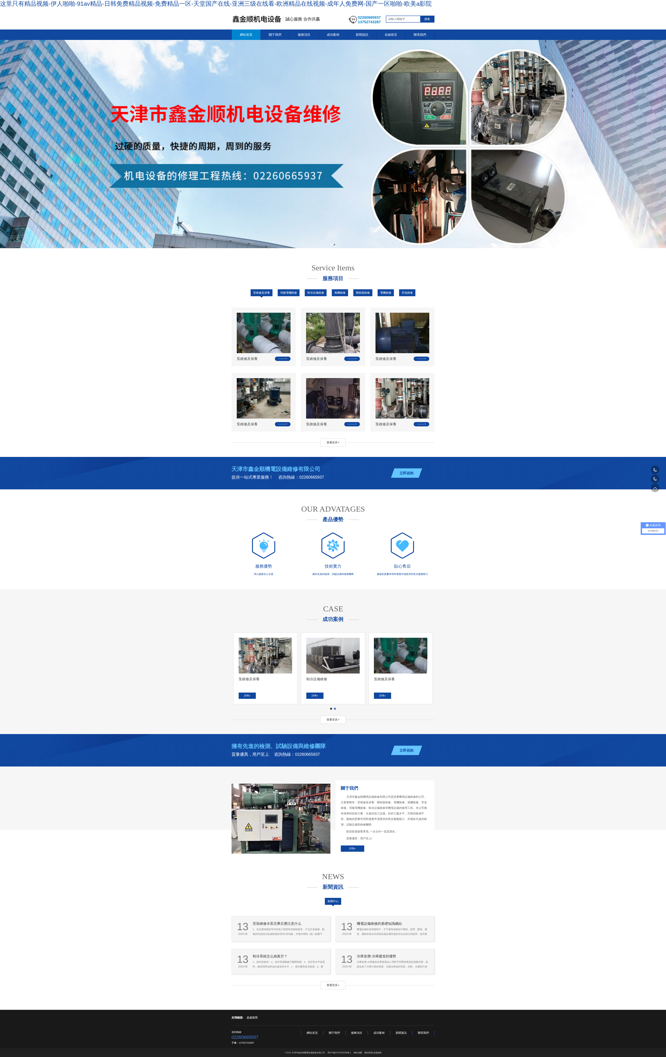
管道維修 (407, 292)
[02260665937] (655, 478)
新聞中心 (333, 901)
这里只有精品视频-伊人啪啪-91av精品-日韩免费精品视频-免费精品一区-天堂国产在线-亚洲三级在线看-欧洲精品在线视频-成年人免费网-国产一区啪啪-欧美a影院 (216, 3)
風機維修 (339, 292)
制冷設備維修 (315, 292)
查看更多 (332, 442)
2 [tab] (335, 709)
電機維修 (385, 292)
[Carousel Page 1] (331, 244)
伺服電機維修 (288, 292)
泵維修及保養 (261, 292)
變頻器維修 (363, 292)
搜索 (427, 19)
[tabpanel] (333, 668)
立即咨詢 (406, 473)
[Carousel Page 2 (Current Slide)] (334, 244)
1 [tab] (331, 709)
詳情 (351, 848)
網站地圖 (358, 1052)
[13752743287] (655, 469)
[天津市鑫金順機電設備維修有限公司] (256, 19)
